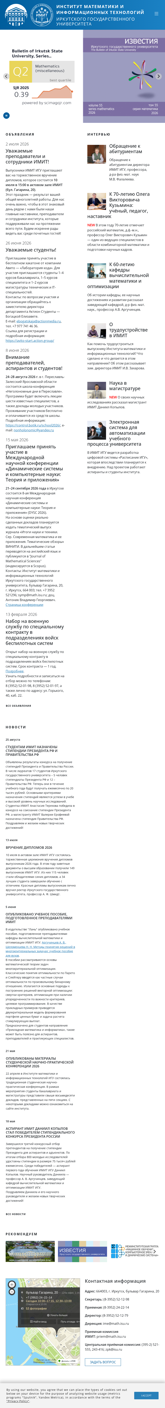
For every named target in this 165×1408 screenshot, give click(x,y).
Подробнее (15, 671)
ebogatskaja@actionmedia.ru (38, 321)
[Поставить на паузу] (6, 115)
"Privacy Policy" (17, 1401)
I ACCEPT (146, 1395)
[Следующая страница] (154, 1251)
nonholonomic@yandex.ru (34, 430)
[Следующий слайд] (158, 76)
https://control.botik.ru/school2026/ (33, 425)
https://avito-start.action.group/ (30, 340)
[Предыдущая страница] (10, 1251)
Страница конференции (24, 604)
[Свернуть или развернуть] (156, 13)
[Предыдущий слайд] (6, 76)
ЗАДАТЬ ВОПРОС (103, 1362)
